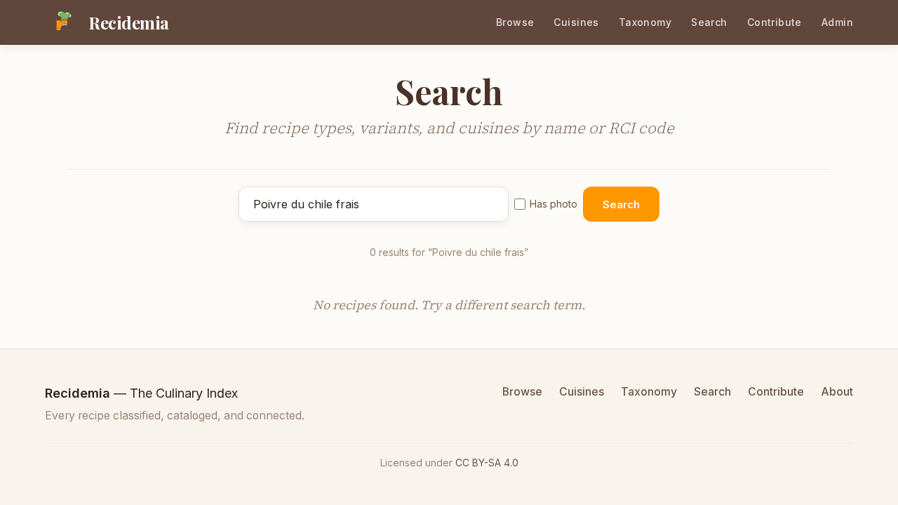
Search (709, 22)
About (837, 391)
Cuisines (576, 22)
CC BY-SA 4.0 (486, 463)
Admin (837, 22)
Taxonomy (645, 22)
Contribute (774, 22)
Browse (515, 22)
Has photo (553, 204)
